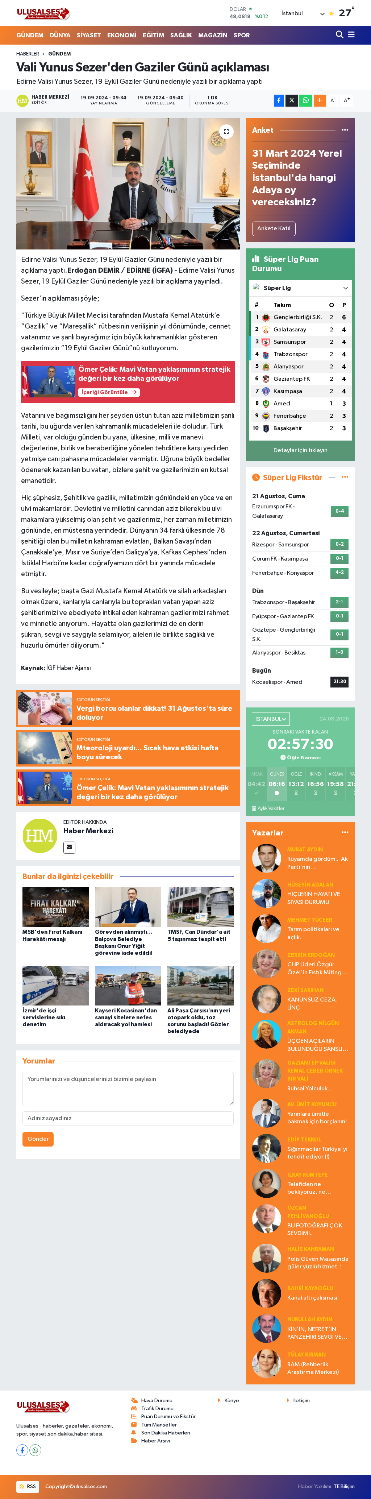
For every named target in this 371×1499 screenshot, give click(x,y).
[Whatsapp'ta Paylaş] (305, 101)
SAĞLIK (181, 35)
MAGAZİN (213, 35)
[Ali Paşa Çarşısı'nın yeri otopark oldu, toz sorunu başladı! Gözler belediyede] (200, 986)
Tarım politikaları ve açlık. (313, 933)
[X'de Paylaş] (291, 101)
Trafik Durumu (157, 1408)
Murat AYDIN (305, 849)
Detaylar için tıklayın (301, 450)
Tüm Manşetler (159, 1425)
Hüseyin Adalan (310, 885)
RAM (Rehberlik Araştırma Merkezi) (313, 1368)
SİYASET (89, 35)
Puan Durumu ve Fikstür (168, 1416)
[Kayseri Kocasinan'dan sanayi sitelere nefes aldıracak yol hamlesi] (128, 986)
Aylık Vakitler (271, 808)
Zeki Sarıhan (305, 990)
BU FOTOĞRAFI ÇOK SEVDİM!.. (314, 1229)
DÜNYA (60, 35)
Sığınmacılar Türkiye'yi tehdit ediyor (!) (317, 1153)
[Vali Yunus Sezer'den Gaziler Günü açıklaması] (128, 183)
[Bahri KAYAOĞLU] (266, 1293)
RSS (31, 1486)
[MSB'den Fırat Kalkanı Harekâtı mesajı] (55, 907)
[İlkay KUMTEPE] (266, 1183)
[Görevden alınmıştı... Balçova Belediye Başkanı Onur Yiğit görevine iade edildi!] (128, 907)
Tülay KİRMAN (306, 1355)
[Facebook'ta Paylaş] (279, 101)
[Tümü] (345, 130)
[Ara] (340, 35)
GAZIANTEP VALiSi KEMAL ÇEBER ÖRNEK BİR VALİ (315, 1071)
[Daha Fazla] (320, 101)
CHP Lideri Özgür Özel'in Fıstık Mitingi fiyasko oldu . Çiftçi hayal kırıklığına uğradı (317, 969)
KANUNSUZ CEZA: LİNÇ (312, 1004)
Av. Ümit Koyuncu (312, 1104)
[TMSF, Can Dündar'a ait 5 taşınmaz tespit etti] (200, 907)
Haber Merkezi (88, 831)
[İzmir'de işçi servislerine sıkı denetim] (55, 986)
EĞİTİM (153, 35)
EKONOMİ (122, 35)
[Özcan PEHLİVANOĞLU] (266, 1218)
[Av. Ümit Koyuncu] (266, 1113)
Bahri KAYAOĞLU (310, 1288)
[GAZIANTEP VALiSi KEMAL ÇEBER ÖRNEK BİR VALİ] (266, 1073)
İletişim (301, 1400)
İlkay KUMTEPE (307, 1175)
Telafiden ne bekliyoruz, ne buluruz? (306, 1188)
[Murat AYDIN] (266, 858)
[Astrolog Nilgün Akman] (266, 1034)
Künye (232, 1400)
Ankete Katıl (274, 229)
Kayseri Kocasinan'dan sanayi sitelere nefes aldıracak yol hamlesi (126, 1017)
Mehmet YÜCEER (309, 920)
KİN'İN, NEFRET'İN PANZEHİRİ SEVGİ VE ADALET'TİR (314, 1333)
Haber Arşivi (155, 1441)
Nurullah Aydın (309, 1319)
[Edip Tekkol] (266, 1148)
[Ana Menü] (350, 35)
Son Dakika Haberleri (165, 1433)
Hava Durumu (156, 1400)
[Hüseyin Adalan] (266, 893)
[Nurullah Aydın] (266, 1328)
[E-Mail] (69, 848)
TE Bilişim (344, 1486)
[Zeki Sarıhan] (266, 999)
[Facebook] (22, 1450)
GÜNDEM (29, 35)
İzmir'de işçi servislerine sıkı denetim (43, 1017)
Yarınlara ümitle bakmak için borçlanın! (317, 1118)
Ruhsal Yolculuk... (309, 1089)
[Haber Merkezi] (39, 836)
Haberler (27, 54)
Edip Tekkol (304, 1140)
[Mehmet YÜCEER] (266, 928)
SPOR (242, 35)
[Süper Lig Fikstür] (345, 478)
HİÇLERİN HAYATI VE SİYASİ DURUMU (313, 898)
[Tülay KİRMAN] (266, 1363)
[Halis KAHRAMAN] (266, 1258)
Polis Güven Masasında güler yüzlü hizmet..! (318, 1263)
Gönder (38, 1139)
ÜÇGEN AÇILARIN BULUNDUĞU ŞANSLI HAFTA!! (314, 1045)
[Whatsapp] (35, 1450)
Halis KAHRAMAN (310, 1249)
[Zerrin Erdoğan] (266, 964)
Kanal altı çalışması (312, 1298)
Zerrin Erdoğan (311, 955)
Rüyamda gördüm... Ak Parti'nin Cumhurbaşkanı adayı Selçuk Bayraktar (317, 863)
